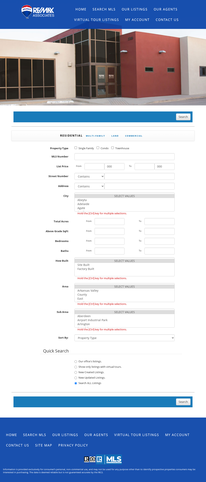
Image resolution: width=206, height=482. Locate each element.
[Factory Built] (124, 269)
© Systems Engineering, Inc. (103, 466)
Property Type (59, 148)
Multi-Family (95, 135)
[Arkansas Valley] (124, 291)
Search (183, 117)
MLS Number (60, 156)
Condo (105, 148)
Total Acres (61, 221)
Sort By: (63, 337)
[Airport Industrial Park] (124, 320)
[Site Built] (124, 265)
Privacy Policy (73, 445)
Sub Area (62, 312)
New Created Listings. (91, 372)
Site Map (43, 445)
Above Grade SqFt (57, 231)
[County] (124, 295)
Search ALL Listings (89, 383)
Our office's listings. (90, 361)
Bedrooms (61, 241)
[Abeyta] (124, 200)
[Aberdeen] (124, 316)
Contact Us (167, 19)
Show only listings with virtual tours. (100, 367)
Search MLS (104, 9)
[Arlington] (124, 324)
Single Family (86, 148)
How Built (62, 260)
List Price (62, 166)
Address (63, 186)
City (65, 196)
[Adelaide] (124, 204)
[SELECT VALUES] (124, 196)
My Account (137, 19)
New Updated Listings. (91, 377)
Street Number (58, 176)
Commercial (134, 135)
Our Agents (166, 9)
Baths (64, 251)
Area (65, 286)
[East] (124, 299)
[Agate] (124, 208)
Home (81, 9)
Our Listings (135, 9)
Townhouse (122, 148)
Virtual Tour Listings (96, 19)
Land (115, 135)
